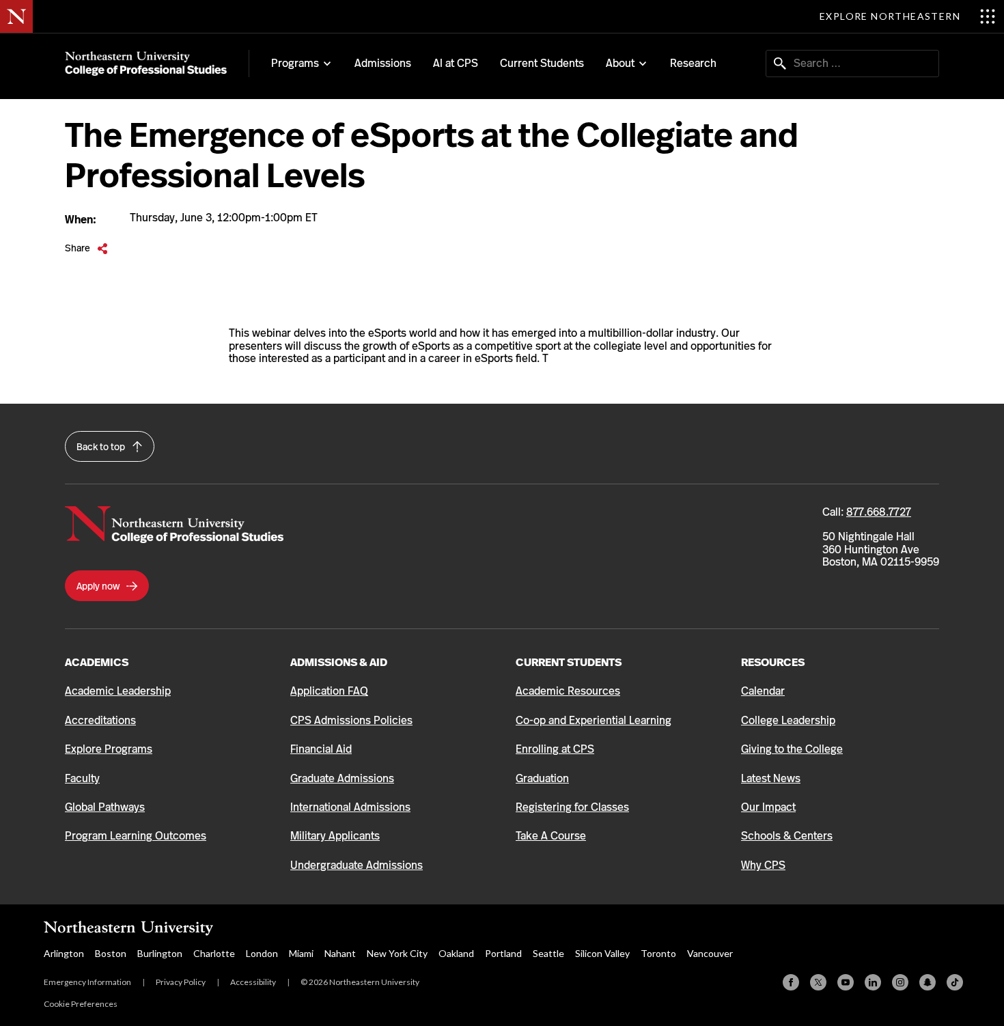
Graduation (542, 778)
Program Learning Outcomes (135, 836)
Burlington (159, 953)
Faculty (82, 778)
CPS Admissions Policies (351, 720)
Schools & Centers (787, 836)
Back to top (101, 447)
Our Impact (768, 807)
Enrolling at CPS (555, 749)
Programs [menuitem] (295, 63)
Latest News (770, 778)
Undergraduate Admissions (356, 865)
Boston (110, 953)
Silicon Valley (602, 953)
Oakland (456, 953)
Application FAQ (329, 691)
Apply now (99, 586)
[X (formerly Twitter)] (818, 982)
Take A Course (551, 836)
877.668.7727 (878, 512)
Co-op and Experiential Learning (593, 720)
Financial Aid (321, 749)
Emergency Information (87, 982)
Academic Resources (568, 691)
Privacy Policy (181, 982)
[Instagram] (900, 982)
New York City (397, 953)
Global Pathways (105, 807)
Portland (503, 953)
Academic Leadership (118, 691)
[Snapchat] (927, 982)
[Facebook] (791, 982)
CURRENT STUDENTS (569, 662)
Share (86, 248)
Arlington (64, 953)
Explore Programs (108, 749)
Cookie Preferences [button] (80, 1004)
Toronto (658, 953)
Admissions (382, 63)
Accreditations (100, 720)
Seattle (548, 953)
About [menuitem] (620, 63)
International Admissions (350, 807)
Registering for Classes (572, 807)
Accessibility (253, 982)
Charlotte (214, 953)
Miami (301, 953)
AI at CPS (455, 63)
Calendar (763, 691)
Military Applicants (335, 836)
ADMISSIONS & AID (338, 662)
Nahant (340, 953)
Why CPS (763, 865)
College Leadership (788, 720)
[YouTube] (845, 982)
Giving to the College (792, 749)
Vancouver (710, 953)
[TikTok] (955, 982)
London (262, 953)
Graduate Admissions (342, 778)
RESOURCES (773, 662)
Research (693, 63)
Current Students (542, 63)
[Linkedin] (873, 982)
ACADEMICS (96, 662)
